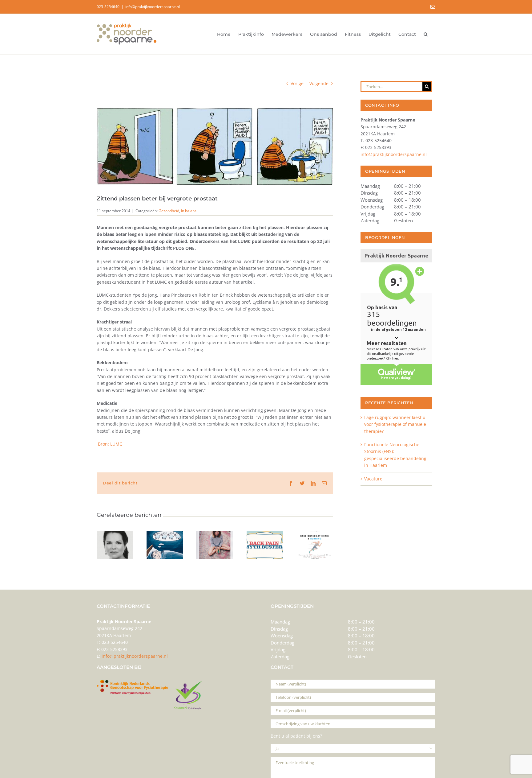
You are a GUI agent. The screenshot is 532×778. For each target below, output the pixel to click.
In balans (188, 210)
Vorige (297, 83)
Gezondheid (169, 210)
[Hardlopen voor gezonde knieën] (314, 534)
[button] (426, 34)
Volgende (318, 83)
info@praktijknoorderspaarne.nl (152, 6)
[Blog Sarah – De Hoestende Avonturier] (214, 534)
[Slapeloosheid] (165, 534)
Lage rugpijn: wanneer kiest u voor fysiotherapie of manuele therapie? (395, 424)
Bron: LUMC (109, 444)
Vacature (373, 479)
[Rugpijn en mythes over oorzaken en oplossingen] (265, 534)
